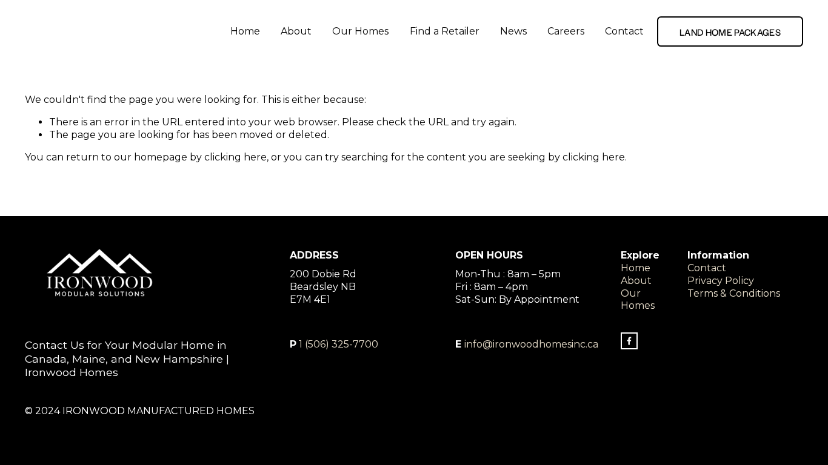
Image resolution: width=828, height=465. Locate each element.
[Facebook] (629, 340)
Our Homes (360, 31)
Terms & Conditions (733, 293)
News (513, 31)
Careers (565, 31)
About (296, 31)
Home (245, 31)
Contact (624, 31)
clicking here (235, 157)
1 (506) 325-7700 (338, 344)
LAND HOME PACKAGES (730, 31)
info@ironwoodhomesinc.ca (531, 344)
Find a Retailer (444, 31)
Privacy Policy (720, 280)
